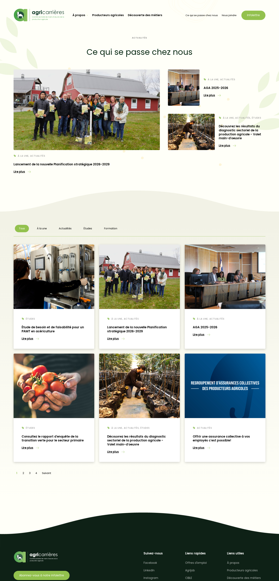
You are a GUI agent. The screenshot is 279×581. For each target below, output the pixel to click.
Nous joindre (229, 15)
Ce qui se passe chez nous (202, 15)
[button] (22, 172)
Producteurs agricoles (108, 15)
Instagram (151, 578)
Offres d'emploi (196, 563)
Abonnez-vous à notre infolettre (41, 575)
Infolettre (253, 15)
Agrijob (190, 570)
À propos (78, 15)
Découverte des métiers (145, 15)
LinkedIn (149, 570)
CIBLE (188, 578)
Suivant (46, 473)
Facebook (150, 563)
